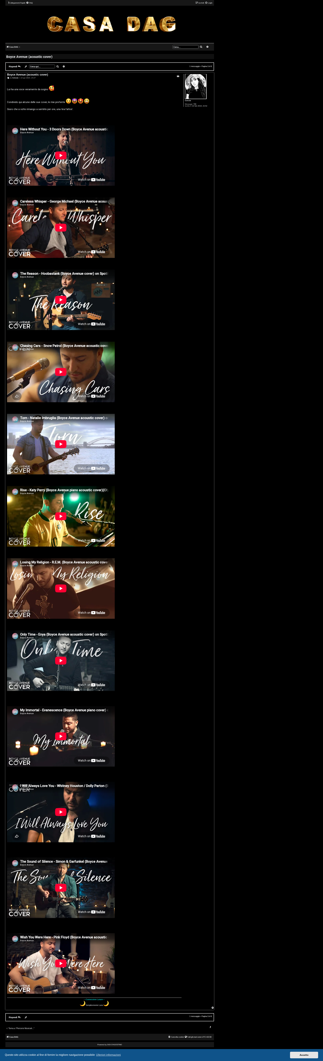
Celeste (188, 100)
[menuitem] (29, 3)
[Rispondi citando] (178, 76)
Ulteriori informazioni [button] (108, 1054)
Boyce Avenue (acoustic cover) (29, 56)
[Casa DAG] (111, 24)
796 (194, 104)
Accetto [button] (304, 1055)
